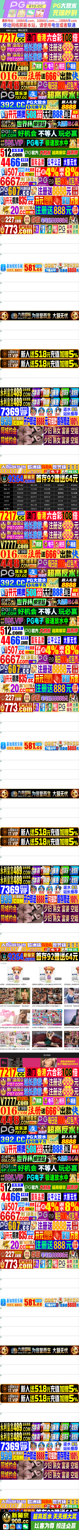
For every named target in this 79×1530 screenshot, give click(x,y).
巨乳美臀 (47, 489)
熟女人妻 (34, 505)
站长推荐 (7, 493)
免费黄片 (47, 505)
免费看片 (7, 509)
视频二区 (7, 489)
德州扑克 (47, 497)
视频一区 (7, 485)
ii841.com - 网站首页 (17, 30)
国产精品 (20, 485)
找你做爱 (47, 493)
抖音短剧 (20, 501)
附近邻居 (20, 493)
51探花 (47, 501)
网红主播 (34, 485)
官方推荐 (7, 497)
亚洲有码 (61, 485)
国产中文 (20, 509)
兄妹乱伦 (34, 509)
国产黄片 (20, 505)
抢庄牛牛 (34, 497)
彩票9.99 (61, 497)
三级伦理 (20, 489)
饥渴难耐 (34, 493)
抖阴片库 (7, 505)
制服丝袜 (74, 489)
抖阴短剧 (74, 509)
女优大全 (74, 501)
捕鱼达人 (20, 497)
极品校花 (61, 509)
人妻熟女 (61, 489)
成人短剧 (47, 509)
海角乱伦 (74, 505)
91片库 (60, 501)
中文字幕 (34, 489)
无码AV (6, 501)
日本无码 (47, 485)
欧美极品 (74, 485)
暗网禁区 (61, 505)
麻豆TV (33, 501)
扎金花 (74, 497)
